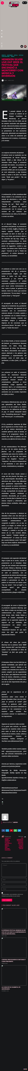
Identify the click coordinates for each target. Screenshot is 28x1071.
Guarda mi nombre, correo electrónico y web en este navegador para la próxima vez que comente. (12, 895)
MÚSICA (16, 55)
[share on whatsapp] (2, 33)
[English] (24, 1069)
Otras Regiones (6, 56)
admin (5, 80)
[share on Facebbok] (2, 43)
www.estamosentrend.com (14, 751)
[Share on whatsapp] (15, 830)
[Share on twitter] (7, 830)
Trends (12, 56)
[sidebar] (26, 2)
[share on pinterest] (2, 36)
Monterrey (10, 55)
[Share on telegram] (19, 830)
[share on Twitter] (2, 40)
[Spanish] (26, 1069)
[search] (23, 2)
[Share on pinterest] (11, 830)
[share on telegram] (2, 30)
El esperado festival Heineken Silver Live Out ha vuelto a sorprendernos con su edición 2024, (14, 932)
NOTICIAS (21, 55)
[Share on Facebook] (3, 830)
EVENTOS (4, 55)
